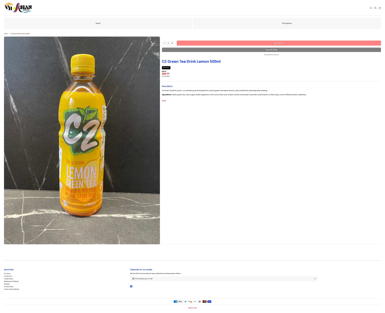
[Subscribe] (315, 278)
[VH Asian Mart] (18, 8)
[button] (371, 8)
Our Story (7, 273)
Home (6, 33)
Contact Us (8, 276)
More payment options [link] (271, 54)
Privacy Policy (8, 286)
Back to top (192, 308)
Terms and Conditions (11, 289)
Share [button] (164, 101)
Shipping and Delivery (11, 281)
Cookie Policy (8, 279)
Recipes (7, 284)
